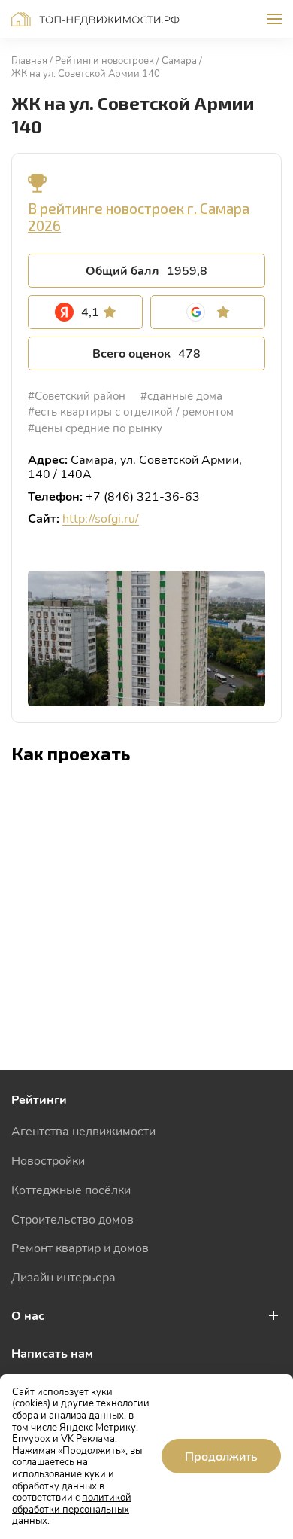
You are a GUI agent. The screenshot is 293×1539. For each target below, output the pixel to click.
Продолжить (221, 1456)
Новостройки (48, 1160)
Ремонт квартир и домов (80, 1247)
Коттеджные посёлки (71, 1189)
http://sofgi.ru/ (100, 517)
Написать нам (52, 1352)
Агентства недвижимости (83, 1130)
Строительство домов (72, 1218)
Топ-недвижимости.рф (95, 19)
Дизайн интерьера (63, 1276)
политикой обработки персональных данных (71, 1508)
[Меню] (274, 18)
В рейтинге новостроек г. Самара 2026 (138, 217)
